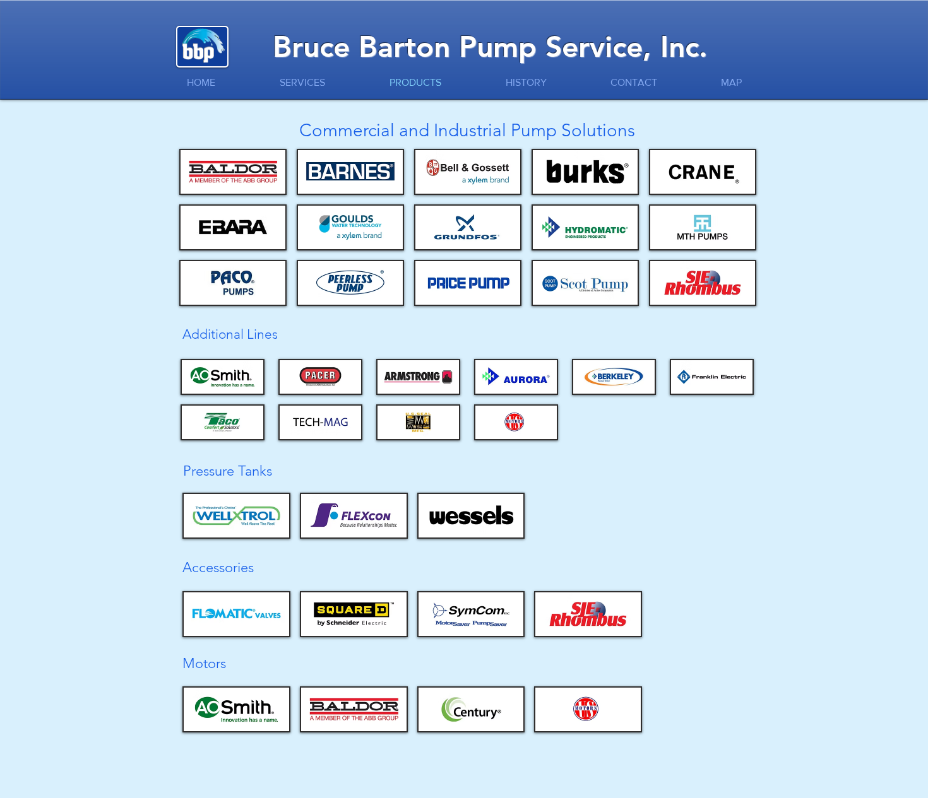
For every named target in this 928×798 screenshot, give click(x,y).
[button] (233, 172)
